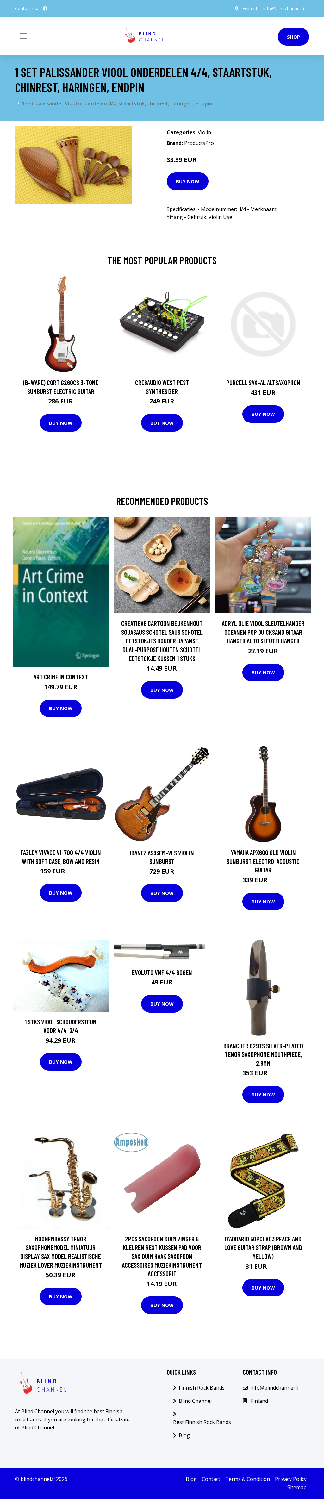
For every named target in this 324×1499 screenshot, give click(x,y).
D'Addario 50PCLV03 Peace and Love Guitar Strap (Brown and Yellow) (263, 1247)
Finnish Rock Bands (202, 1387)
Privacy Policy (291, 1479)
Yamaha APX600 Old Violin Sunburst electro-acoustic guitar (263, 861)
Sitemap (297, 1487)
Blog (184, 1435)
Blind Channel (195, 1400)
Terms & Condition (247, 1479)
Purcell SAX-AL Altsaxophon (263, 382)
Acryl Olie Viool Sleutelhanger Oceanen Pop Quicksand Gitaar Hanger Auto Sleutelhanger (263, 632)
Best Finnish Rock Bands (202, 1422)
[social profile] (45, 9)
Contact (211, 1479)
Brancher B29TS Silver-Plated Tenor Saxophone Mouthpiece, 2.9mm (263, 1054)
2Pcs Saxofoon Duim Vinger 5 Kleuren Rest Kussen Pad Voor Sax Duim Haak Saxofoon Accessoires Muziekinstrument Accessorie (162, 1256)
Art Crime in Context (61, 677)
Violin (204, 132)
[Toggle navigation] (23, 36)
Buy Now (187, 181)
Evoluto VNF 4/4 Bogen (162, 972)
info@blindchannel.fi (283, 8)
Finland (249, 8)
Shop (293, 37)
